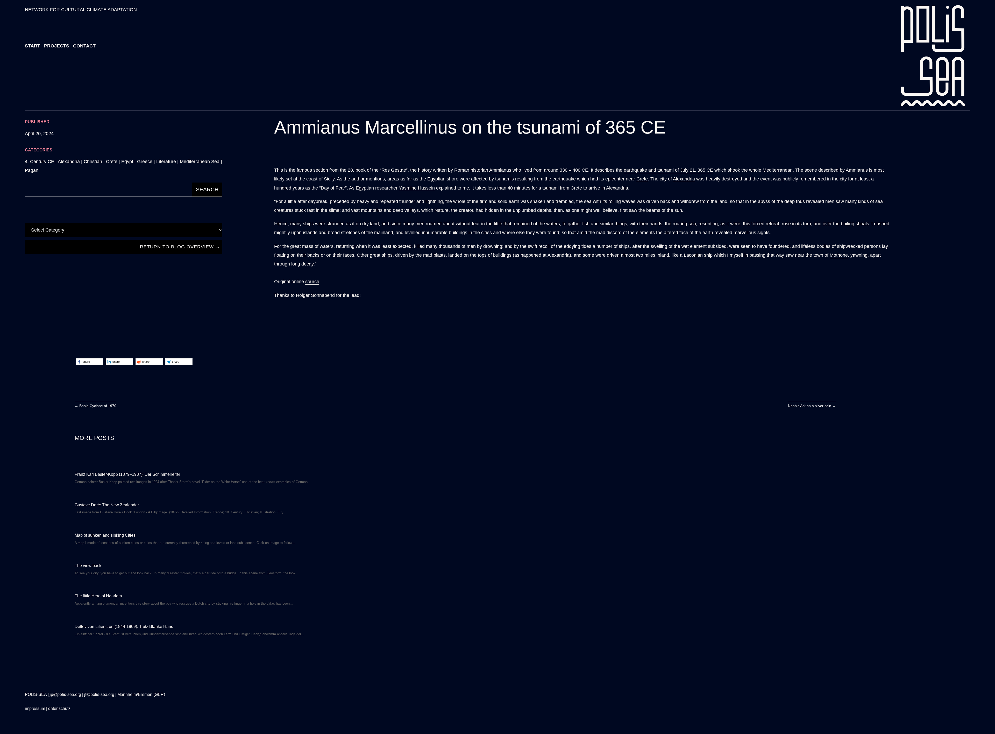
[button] (89, 361)
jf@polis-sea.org (99, 694)
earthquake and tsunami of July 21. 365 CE (668, 170)
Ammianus (500, 170)
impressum (35, 708)
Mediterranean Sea (199, 161)
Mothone (839, 255)
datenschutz (59, 708)
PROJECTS (56, 45)
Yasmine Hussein (417, 188)
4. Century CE (39, 161)
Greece (144, 161)
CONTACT (84, 45)
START (32, 45)
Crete (111, 161)
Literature (166, 161)
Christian (93, 161)
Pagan (31, 170)
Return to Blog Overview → (180, 246)
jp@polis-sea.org (65, 694)
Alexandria (69, 161)
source (312, 281)
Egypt (127, 161)
